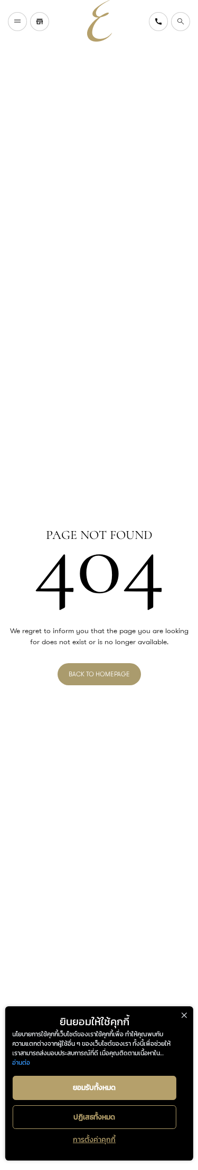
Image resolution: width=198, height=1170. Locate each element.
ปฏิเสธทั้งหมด (94, 1117)
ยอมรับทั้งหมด (94, 1087)
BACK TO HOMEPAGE (99, 674)
